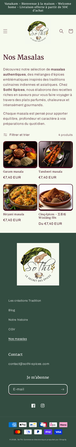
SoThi (20, 440)
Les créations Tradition (24, 300)
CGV (11, 329)
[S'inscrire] (62, 389)
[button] (5, 31)
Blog (11, 310)
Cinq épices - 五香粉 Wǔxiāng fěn (52, 216)
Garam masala (13, 171)
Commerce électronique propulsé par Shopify (45, 440)
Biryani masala (13, 214)
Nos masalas (17, 338)
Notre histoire (18, 319)
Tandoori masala (50, 171)
